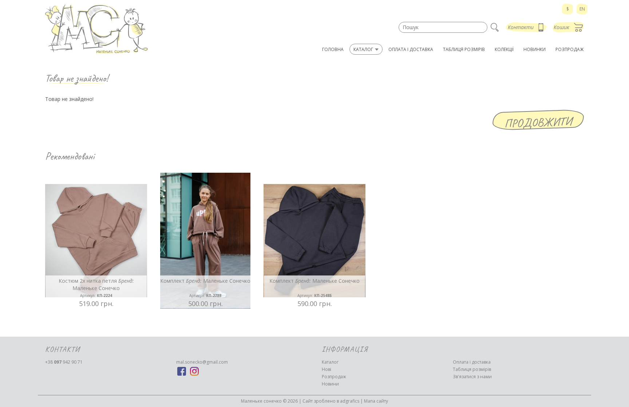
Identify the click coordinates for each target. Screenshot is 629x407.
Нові (326, 369)
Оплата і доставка (472, 362)
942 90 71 (64, 362)
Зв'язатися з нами (472, 376)
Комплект (205, 287)
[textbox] (443, 27)
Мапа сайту (376, 401)
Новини (330, 384)
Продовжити (538, 122)
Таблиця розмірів (472, 369)
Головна (333, 49)
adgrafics (349, 401)
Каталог (330, 362)
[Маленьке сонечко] (96, 29)
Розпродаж (334, 376)
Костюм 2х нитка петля (96, 287)
